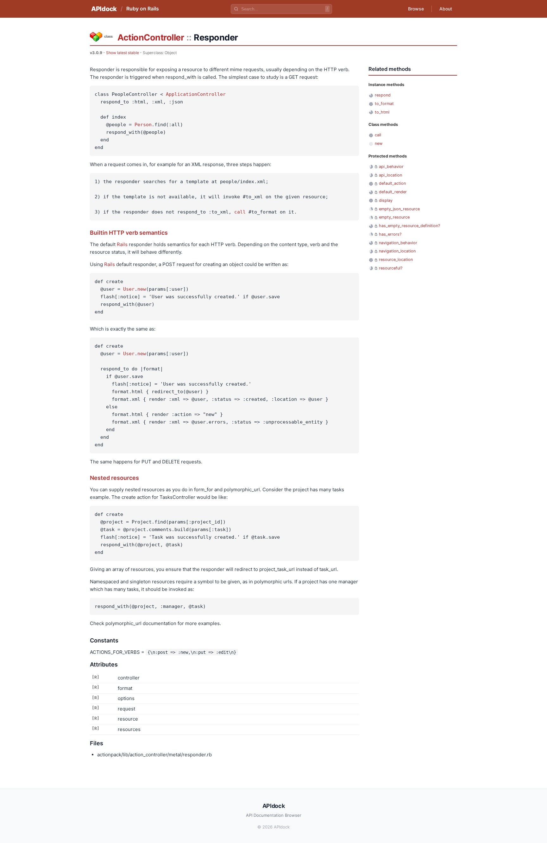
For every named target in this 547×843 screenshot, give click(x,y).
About (445, 8)
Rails (122, 244)
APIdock (104, 9)
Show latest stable (122, 52)
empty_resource (394, 217)
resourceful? (390, 268)
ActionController (150, 37)
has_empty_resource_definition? (409, 225)
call (240, 212)
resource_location (396, 259)
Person (143, 124)
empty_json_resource (399, 209)
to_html (382, 112)
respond (383, 95)
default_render (393, 191)
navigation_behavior (398, 242)
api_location (390, 175)
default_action (392, 183)
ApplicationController (196, 94)
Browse (416, 8)
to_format (384, 103)
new (141, 289)
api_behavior (391, 166)
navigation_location (397, 251)
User (129, 289)
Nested (100, 477)
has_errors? (390, 234)
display (386, 200)
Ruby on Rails (142, 8)
